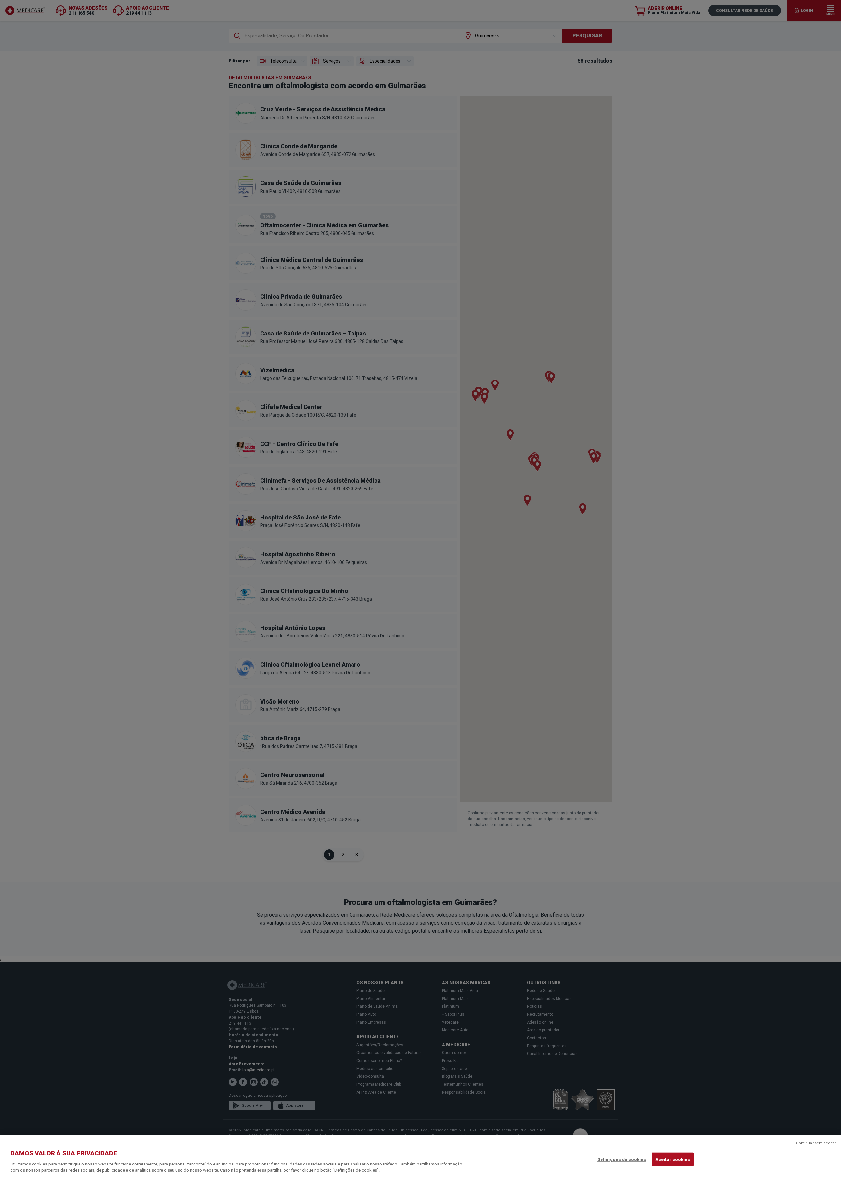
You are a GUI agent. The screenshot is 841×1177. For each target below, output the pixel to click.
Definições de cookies (621, 1159)
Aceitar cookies (672, 1159)
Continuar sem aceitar (816, 1143)
